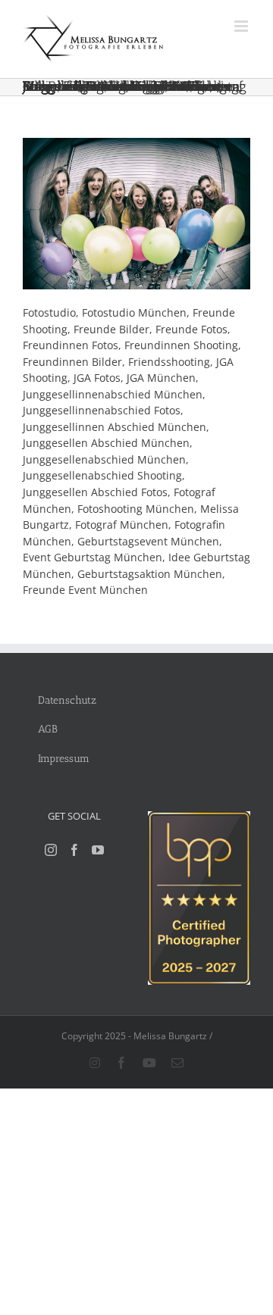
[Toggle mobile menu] (242, 26)
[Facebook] (74, 850)
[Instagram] (51, 850)
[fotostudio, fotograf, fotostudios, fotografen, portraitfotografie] (199, 819)
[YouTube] (98, 850)
